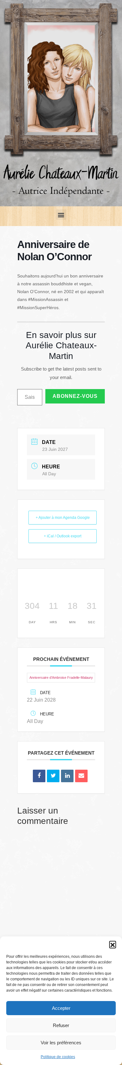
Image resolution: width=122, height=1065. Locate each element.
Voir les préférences (61, 1042)
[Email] (81, 776)
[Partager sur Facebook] (39, 776)
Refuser (61, 1025)
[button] (112, 944)
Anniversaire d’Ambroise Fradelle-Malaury (61, 677)
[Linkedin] (67, 776)
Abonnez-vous (75, 396)
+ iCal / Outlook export (62, 536)
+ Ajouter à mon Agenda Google (63, 517)
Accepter (61, 1008)
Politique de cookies (58, 1057)
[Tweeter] (53, 776)
